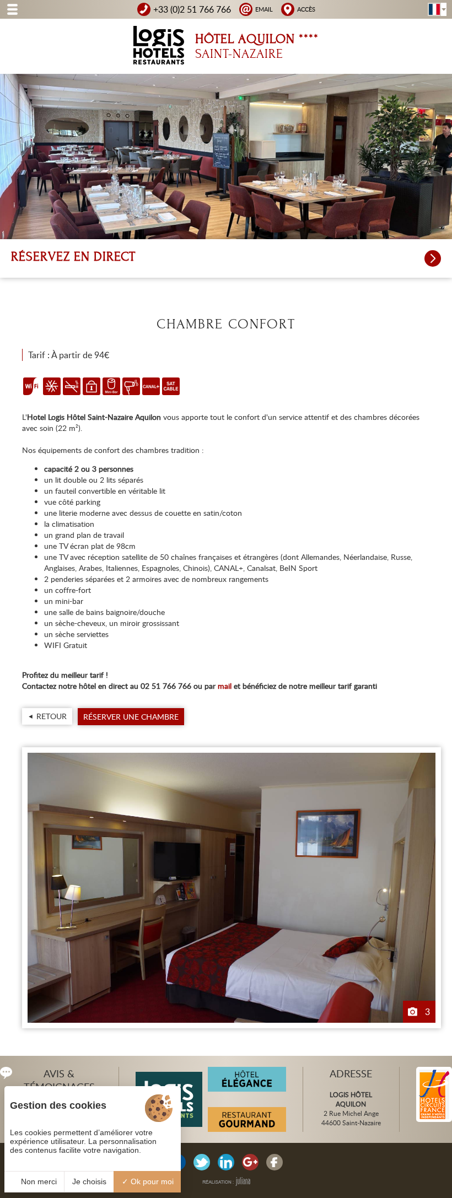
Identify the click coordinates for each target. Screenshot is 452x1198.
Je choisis (89, 1181)
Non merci (38, 1181)
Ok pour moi (151, 1181)
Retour (51, 716)
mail (225, 686)
